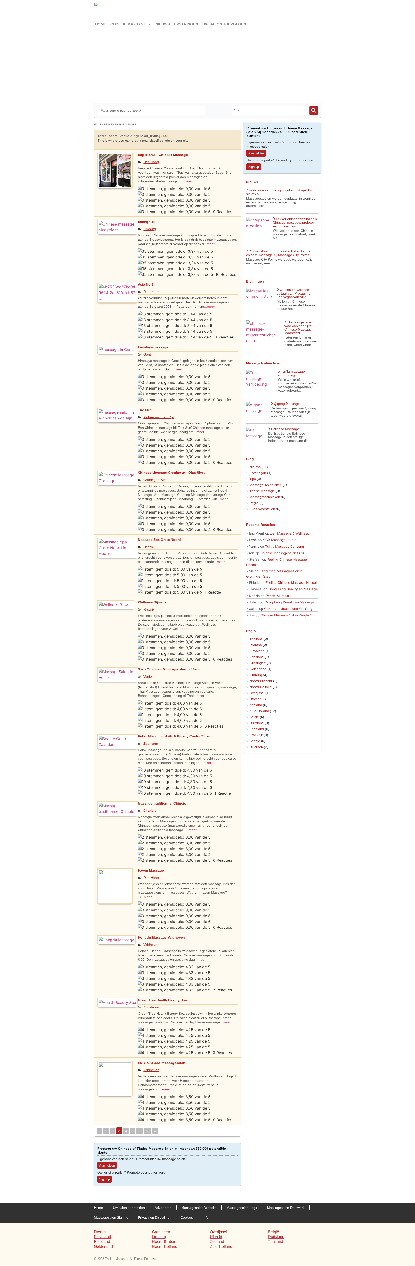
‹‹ (99, 1131)
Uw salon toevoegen (224, 24)
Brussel (120, 124)
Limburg (149, 229)
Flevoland (257, 651)
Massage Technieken (266, 485)
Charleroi (150, 810)
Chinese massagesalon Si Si (282, 553)
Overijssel (257, 693)
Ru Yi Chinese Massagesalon (161, 1063)
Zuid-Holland (259, 711)
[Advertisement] (207, 64)
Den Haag (151, 162)
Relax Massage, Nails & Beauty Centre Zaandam (177, 736)
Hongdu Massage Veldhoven (161, 937)
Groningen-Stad (155, 479)
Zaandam (150, 743)
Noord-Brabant (261, 681)
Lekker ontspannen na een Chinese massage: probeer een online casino (295, 222)
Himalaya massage (153, 347)
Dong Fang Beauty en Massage (293, 589)
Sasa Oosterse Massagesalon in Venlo (169, 669)
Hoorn (148, 546)
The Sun (145, 410)
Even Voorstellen (262, 509)
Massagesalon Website (199, 1208)
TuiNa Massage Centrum (284, 546)
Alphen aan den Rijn (158, 417)
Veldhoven (151, 944)
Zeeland (256, 705)
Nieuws (162, 24)
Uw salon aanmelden (129, 1208)
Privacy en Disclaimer (154, 1217)
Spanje (255, 741)
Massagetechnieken (265, 497)
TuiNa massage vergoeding (291, 373)
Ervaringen (186, 24)
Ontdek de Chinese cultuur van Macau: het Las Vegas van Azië (294, 293)
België (108, 124)
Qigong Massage (287, 404)
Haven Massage (151, 870)
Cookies (187, 1217)
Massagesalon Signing (111, 1217)
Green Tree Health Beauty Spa (162, 1000)
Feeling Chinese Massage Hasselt (292, 582)
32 (148, 1130)
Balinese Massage (285, 429)
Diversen (256, 747)
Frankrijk (256, 735)
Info (205, 1217)
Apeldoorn (151, 1007)
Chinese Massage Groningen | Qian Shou (172, 472)
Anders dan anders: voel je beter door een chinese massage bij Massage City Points (280, 253)
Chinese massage (128, 24)
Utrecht (255, 699)
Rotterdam (151, 291)
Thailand (256, 639)
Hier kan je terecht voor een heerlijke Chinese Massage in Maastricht (299, 327)
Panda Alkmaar (277, 596)
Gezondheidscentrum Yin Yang (288, 609)
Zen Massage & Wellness (289, 533)
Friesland (257, 657)
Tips (253, 479)
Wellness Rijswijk (152, 602)
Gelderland (258, 669)
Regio (254, 503)
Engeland (257, 729)
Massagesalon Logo (241, 1208)
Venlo (147, 676)
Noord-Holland (261, 687)
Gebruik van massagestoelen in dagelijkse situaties (279, 192)
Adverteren (163, 1208)
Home (100, 24)
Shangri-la (146, 222)
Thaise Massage (262, 491)
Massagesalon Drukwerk (286, 1208)
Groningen (258, 663)
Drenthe (256, 645)
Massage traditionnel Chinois (162, 803)
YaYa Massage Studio (279, 540)
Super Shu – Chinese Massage (163, 155)
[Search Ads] (313, 110)
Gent (147, 354)
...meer (186, 181)
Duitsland (257, 723)
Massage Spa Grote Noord (159, 539)
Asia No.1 (145, 284)
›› (155, 1131)
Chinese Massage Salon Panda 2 (286, 615)
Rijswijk (148, 609)
